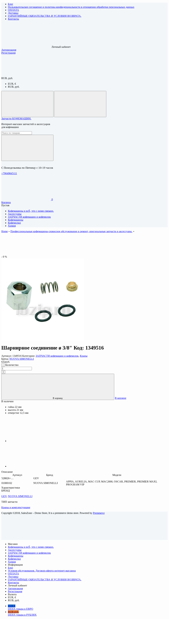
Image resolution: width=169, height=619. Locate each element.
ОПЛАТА (13, 10)
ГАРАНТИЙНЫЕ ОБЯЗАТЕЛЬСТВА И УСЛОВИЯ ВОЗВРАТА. (44, 15)
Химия (12, 561)
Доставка (13, 13)
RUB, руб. (13, 86)
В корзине (120, 398)
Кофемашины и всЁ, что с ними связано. (31, 547)
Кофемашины (15, 555)
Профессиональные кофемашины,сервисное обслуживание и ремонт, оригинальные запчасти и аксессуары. (71, 231)
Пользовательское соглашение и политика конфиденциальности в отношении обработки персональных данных (71, 7)
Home (4, 231)
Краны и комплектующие (15, 507)
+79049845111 (9, 173)
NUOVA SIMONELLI (21, 358)
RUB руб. (22, 613)
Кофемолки (14, 558)
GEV (4, 496)
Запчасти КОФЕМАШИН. (16, 118)
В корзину (57, 398)
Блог (10, 4)
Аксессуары (14, 550)
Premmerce (99, 513)
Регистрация (8, 52)
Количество (11, 365)
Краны (83, 355)
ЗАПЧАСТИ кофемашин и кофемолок (57, 355)
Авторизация (8, 49)
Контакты (13, 18)
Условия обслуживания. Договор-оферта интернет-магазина (42, 570)
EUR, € (12, 83)
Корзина (6, 202)
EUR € (20, 607)
